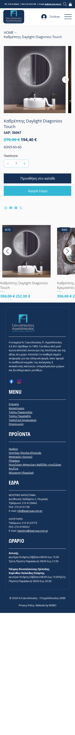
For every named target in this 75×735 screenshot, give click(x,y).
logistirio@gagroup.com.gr (32, 530)
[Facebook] (11, 208)
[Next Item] (65, 79)
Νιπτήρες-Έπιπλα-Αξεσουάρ (25, 452)
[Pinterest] (16, 208)
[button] (70, 4)
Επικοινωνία (16, 424)
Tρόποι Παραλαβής (20, 416)
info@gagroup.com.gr (29, 510)
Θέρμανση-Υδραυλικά (21, 472)
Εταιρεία (14, 404)
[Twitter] (21, 208)
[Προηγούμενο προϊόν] (7, 251)
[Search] (65, 4)
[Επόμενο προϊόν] (67, 251)
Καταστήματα (16, 408)
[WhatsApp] (6, 208)
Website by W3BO (46, 605)
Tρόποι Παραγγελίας (20, 412)
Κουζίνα (13, 468)
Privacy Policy (26, 605)
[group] (37, 262)
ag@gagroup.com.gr (53, 4)
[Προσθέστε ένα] (24, 163)
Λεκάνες (13, 448)
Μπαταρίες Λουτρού (20, 456)
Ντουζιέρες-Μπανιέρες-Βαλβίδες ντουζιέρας (35, 464)
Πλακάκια (14, 460)
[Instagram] (19, 381)
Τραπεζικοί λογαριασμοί (22, 420)
